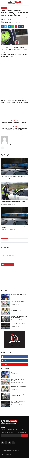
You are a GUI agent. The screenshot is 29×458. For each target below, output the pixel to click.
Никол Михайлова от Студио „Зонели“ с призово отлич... (17, 302)
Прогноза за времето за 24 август (19, 294)
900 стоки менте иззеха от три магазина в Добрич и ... (18, 324)
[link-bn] (14, 339)
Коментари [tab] (4, 237)
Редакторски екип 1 (4, 179)
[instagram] (6, 442)
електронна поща (5, 247)
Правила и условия (9, 453)
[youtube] (9, 442)
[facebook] (2, 442)
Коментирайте (4, 253)
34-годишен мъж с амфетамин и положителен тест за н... (18, 309)
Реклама (17, 453)
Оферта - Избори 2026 (6, 454)
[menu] (1, 2)
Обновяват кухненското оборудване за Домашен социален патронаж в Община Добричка (14, 129)
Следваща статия (14, 126)
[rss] (13, 442)
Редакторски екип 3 (6, 144)
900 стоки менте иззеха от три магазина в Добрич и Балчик (14, 226)
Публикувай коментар (7, 264)
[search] (27, 2)
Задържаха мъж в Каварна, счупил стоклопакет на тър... (19, 317)
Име (2, 241)
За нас (2, 453)
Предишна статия (15, 120)
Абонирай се (24, 435)
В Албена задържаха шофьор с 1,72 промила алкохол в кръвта (13, 202)
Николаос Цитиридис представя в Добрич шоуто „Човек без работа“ (14, 123)
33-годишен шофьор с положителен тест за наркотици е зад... (13, 177)
